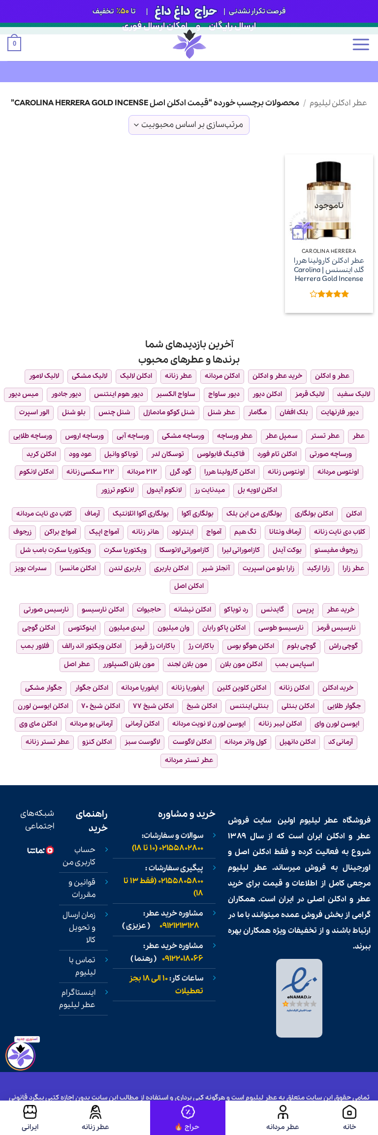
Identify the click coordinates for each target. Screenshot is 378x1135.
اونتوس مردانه (338, 472)
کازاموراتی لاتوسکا (184, 550)
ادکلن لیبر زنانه (280, 724)
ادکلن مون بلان (241, 664)
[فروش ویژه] (188, 1118)
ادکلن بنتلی (298, 706)
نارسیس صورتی (46, 609)
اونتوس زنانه (286, 472)
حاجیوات (149, 609)
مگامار (257, 412)
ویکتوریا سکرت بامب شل (55, 550)
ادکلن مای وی (38, 724)
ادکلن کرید (41, 454)
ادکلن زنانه (294, 688)
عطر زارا (353, 568)
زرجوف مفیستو (336, 550)
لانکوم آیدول (164, 490)
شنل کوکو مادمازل (169, 412)
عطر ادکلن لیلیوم (338, 103)
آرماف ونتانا (285, 532)
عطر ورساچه (234, 436)
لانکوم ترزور (117, 490)
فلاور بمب (35, 646)
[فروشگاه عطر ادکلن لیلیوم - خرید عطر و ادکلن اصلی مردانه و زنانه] (189, 44)
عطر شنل (221, 412)
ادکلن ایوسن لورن (43, 706)
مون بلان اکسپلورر (129, 664)
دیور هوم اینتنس (118, 394)
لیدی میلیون (127, 628)
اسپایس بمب (294, 664)
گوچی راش (343, 646)
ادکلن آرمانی (142, 724)
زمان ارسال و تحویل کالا (79, 928)
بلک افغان (294, 412)
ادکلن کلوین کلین (241, 688)
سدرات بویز (30, 568)
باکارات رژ (201, 646)
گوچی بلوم (301, 646)
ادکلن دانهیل (297, 742)
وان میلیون (173, 628)
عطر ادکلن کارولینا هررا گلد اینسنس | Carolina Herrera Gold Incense (329, 270)
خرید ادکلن (337, 688)
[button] (361, 44)
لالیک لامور (44, 376)
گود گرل (180, 472)
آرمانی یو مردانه (91, 724)
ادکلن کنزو (97, 742)
